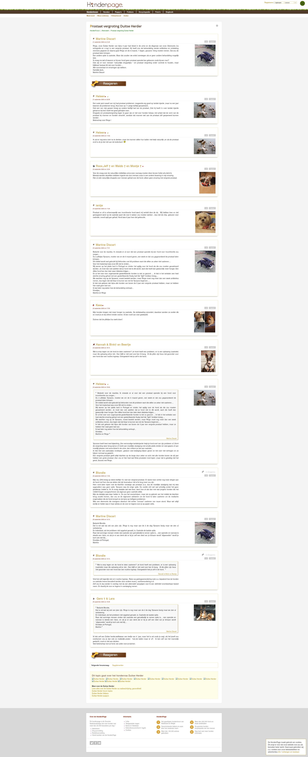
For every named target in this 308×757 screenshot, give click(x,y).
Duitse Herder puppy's (100, 695)
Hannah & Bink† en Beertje (113, 344)
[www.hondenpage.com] (105, 9)
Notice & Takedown (132, 726)
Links (127, 721)
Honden (106, 12)
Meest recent (91, 16)
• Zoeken (125, 16)
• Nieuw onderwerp (103, 16)
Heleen (100, 96)
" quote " (212, 42)
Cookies (128, 730)
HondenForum (95, 30)
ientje (99, 205)
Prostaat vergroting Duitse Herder (122, 30)
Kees (99, 305)
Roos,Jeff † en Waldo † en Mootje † (119, 166)
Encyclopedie (144, 12)
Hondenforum (92, 12)
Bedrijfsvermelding (98, 733)
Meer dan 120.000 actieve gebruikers (170, 732)
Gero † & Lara (105, 598)
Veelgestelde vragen (132, 723)
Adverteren (95, 728)
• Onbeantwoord (116, 16)
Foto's (157, 12)
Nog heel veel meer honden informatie (204, 732)
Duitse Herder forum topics (102, 691)
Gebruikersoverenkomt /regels (136, 728)
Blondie (101, 472)
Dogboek (169, 12)
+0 (206, 42)
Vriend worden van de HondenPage (104, 735)
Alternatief (105, 30)
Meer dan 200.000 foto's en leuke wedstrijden (204, 722)
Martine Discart (106, 38)
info (279, 752)
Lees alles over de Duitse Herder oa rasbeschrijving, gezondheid (116, 688)
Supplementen (117, 665)
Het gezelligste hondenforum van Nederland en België (172, 722)
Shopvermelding (97, 731)
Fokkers (130, 12)
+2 (206, 347)
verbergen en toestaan (290, 752)
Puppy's (118, 12)
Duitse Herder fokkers (100, 693)
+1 (206, 558)
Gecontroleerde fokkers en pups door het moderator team (172, 727)
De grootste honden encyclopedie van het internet (205, 727)
